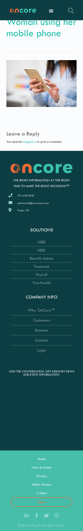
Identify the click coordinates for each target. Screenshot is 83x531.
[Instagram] (56, 515)
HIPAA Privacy (41, 484)
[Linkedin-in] (26, 515)
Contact (41, 493)
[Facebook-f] (36, 515)
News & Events (41, 467)
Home (42, 459)
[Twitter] (46, 515)
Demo (42, 502)
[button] (50, 10)
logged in (29, 142)
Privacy (42, 476)
